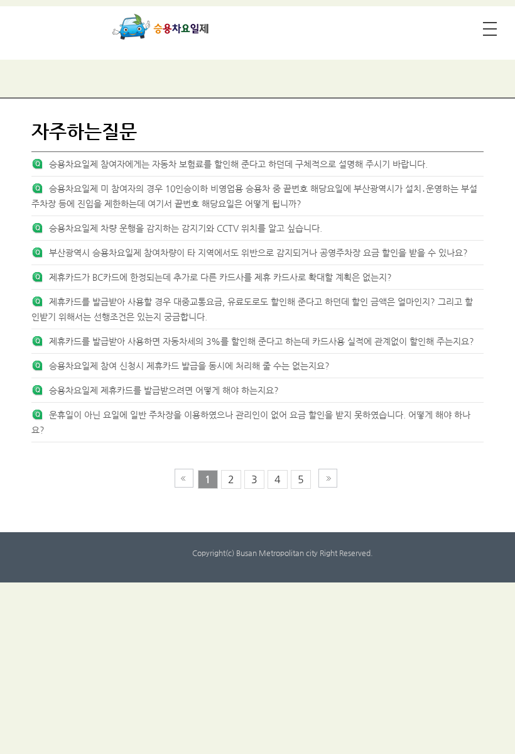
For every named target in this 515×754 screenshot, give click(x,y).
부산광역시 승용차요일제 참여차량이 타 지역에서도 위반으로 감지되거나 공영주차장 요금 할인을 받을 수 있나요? (258, 253)
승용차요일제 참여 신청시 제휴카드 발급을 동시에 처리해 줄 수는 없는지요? (189, 366)
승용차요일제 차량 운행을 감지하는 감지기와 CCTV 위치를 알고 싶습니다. (185, 228)
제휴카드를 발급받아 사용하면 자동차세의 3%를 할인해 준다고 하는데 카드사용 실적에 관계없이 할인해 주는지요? (261, 341)
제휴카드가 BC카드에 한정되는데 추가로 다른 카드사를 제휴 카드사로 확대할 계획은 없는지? (220, 277)
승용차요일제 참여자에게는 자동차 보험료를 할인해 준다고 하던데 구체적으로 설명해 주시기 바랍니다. (238, 164)
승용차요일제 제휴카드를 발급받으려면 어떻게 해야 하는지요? (164, 390)
